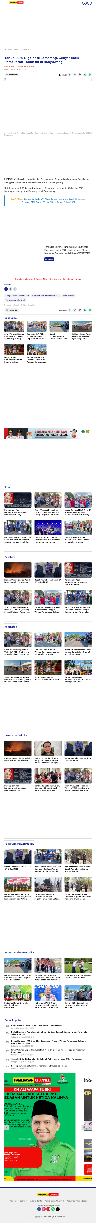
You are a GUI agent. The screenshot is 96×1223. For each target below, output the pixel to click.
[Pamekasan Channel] (16, 2)
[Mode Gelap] (84, 3)
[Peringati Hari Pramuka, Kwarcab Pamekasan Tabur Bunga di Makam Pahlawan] (48, 965)
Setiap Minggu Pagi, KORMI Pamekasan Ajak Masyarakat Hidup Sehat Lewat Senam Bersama (81, 336)
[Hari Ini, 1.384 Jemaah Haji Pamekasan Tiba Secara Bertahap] (78, 993)
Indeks (77, 279)
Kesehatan (30, 66)
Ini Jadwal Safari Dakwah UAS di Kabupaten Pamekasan (16, 1005)
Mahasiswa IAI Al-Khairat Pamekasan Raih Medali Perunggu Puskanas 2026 (46, 1005)
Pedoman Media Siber (76, 1201)
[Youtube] (48, 1209)
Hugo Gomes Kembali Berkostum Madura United (13, 359)
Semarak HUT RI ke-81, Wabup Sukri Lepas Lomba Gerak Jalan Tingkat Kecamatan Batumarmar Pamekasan (36, 336)
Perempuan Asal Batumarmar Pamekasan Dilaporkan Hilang (15, 512)
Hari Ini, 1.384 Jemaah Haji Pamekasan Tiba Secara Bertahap (76, 1005)
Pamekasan (68, 296)
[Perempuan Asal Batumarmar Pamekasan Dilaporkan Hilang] (18, 500)
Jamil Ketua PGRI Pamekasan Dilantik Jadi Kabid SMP (77, 976)
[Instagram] (44, 1209)
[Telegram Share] (85, 74)
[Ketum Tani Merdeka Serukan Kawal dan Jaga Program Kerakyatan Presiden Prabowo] (48, 884)
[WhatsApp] (53, 1209)
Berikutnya (49, 259)
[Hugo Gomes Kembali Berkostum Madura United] (14, 349)
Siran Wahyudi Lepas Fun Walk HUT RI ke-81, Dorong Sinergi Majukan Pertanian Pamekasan (14, 336)
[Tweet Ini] (75, 74)
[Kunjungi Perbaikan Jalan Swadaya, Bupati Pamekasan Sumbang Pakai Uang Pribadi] (78, 884)
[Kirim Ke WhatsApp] (90, 74)
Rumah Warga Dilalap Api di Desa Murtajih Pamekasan (17, 581)
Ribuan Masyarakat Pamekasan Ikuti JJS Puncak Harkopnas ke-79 (36, 359)
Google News (42, 279)
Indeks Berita (36, 1201)
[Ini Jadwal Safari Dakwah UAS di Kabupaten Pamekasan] (18, 993)
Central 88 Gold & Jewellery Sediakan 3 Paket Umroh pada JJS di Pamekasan (47, 788)
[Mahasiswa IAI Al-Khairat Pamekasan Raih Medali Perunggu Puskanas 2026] (48, 993)
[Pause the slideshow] (84, 1127)
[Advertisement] (48, 28)
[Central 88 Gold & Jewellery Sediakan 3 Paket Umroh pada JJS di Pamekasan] (48, 775)
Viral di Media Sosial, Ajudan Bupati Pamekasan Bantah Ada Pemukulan (77, 869)
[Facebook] (39, 1209)
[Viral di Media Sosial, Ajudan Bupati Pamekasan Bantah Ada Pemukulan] (78, 856)
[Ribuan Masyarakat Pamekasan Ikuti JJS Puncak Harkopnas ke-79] (37, 349)
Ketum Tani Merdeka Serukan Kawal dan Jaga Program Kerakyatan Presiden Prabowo (46, 896)
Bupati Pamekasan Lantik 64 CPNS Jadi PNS (47, 581)
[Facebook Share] (70, 74)
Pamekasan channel (15, 300)
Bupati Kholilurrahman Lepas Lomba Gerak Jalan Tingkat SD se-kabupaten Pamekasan (59, 336)
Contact (23, 1201)
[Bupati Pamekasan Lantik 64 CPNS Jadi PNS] (48, 569)
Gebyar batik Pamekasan (17, 296)
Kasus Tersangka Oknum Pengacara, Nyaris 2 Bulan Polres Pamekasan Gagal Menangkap (46, 760)
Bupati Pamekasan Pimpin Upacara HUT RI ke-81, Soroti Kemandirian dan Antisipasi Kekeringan (17, 896)
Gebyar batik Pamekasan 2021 (46, 296)
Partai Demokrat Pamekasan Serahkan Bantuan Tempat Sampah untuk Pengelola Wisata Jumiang (17, 539)
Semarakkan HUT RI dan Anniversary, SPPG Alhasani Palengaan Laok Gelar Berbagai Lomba (47, 539)
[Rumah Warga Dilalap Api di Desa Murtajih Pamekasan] (18, 569)
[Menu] (6, 3)
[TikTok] (58, 1209)
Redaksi (13, 1201)
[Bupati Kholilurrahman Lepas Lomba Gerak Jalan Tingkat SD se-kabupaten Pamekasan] (59, 326)
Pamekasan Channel (14, 66)
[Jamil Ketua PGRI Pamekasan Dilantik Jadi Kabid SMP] (78, 965)
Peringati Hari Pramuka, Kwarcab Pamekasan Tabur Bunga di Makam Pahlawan (47, 977)
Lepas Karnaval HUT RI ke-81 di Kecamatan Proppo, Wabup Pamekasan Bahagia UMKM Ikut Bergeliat (77, 512)
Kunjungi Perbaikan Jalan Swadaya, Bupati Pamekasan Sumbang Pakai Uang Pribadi (77, 896)
